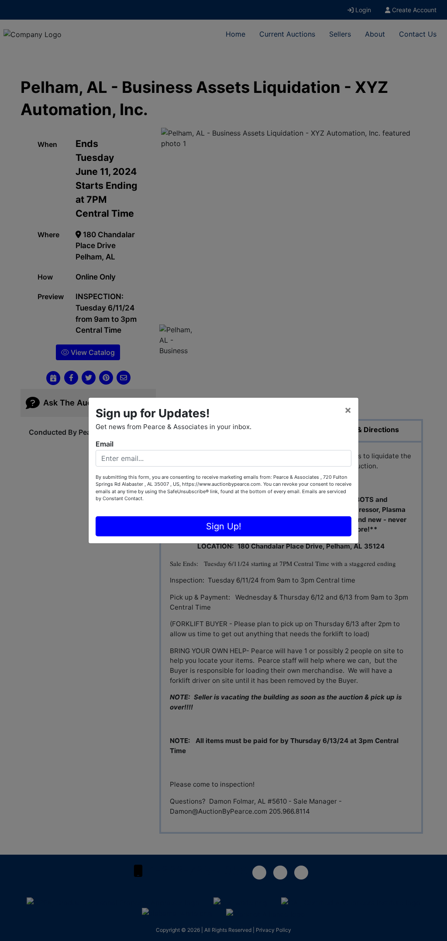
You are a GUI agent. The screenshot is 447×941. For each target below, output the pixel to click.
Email (104, 444)
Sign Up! (223, 526)
